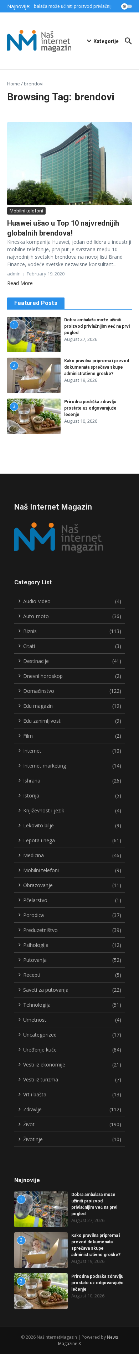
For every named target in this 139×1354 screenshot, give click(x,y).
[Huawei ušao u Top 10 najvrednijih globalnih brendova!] (69, 163)
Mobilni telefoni (26, 210)
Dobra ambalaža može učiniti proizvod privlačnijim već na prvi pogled (97, 326)
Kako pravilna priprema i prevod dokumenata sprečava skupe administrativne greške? (96, 367)
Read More (20, 283)
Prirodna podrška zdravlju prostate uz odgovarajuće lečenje (90, 408)
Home (13, 83)
